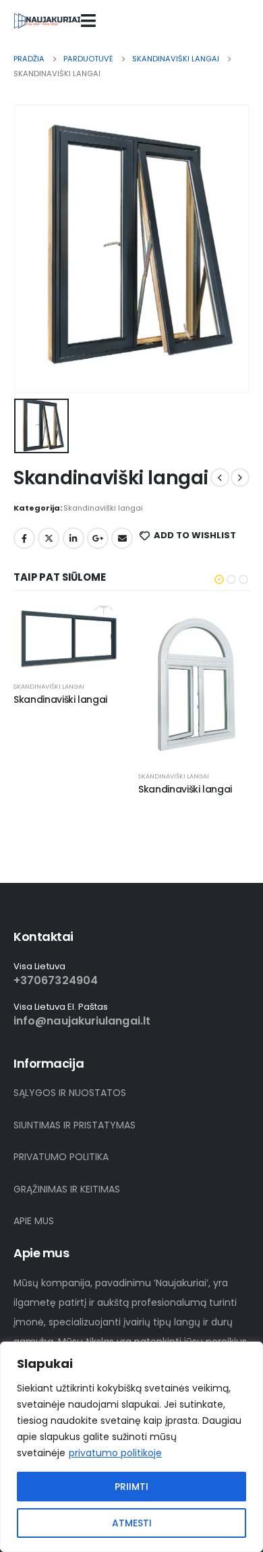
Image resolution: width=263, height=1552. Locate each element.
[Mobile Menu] (88, 20)
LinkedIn (73, 538)
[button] (219, 579)
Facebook (24, 538)
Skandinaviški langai (103, 507)
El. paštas (122, 538)
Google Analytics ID (98, 538)
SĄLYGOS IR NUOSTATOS (69, 1092)
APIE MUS (33, 1221)
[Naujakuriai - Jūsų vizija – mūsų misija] (47, 20)
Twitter (48, 538)
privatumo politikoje (115, 1453)
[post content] (69, 638)
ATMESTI (132, 1523)
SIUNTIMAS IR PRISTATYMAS (74, 1125)
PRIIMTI (131, 1486)
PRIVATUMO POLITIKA (61, 1156)
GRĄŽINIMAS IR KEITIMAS (66, 1189)
